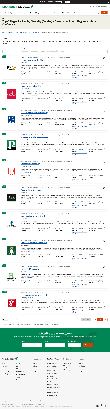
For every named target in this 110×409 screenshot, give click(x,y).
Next (100, 319)
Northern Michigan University (34, 243)
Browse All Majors (52, 392)
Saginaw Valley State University (34, 295)
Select (70, 345)
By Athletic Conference (54, 387)
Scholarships (22, 13)
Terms (18, 377)
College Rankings (13, 32)
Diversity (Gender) (25, 32)
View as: (100, 48)
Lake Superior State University (34, 113)
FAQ (17, 366)
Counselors (36, 363)
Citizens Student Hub (68, 13)
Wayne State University (31, 190)
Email (46, 341)
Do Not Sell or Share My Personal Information (8, 373)
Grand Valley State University (34, 216)
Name (23, 341)
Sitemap (18, 369)
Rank (5, 51)
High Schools (36, 369)
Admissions (82, 366)
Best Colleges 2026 (52, 376)
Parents (35, 371)
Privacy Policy (20, 371)
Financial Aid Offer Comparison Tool (52, 367)
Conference (35, 32)
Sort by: (4, 48)
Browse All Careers (52, 395)
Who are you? (72, 341)
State (62, 51)
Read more (34, 68)
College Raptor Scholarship (67, 364)
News (4, 369)
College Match (51, 363)
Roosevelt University (30, 269)
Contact (18, 363)
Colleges (35, 366)
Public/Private (34, 51)
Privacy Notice (20, 374)
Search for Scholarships (67, 369)
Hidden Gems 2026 (52, 379)
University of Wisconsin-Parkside (35, 137)
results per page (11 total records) (18, 319)
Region (43, 51)
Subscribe (88, 345)
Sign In (104, 12)
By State (49, 382)
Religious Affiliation (52, 51)
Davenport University (30, 164)
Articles (46, 13)
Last (105, 319)
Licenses (18, 380)
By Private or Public (53, 384)
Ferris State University (31, 86)
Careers (4, 366)
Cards (100, 51)
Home (4, 32)
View (67, 2)
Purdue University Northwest (33, 60)
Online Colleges (51, 390)
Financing (81, 369)
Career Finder (51, 371)
